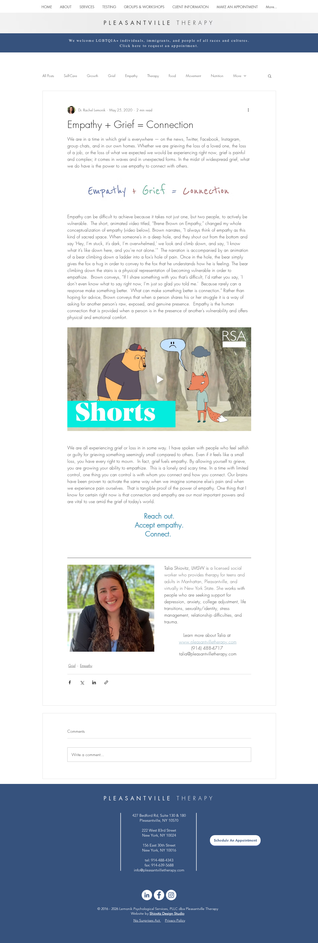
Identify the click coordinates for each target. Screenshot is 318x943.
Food (172, 75)
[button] (144, 7)
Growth (92, 75)
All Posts (48, 75)
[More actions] (248, 110)
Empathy (131, 75)
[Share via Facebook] (69, 682)
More (237, 75)
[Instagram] (171, 895)
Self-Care (70, 75)
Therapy (153, 75)
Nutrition (217, 75)
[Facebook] (159, 895)
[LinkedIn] (147, 895)
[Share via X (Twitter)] (82, 682)
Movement (193, 75)
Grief (111, 75)
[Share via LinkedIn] (94, 682)
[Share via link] (106, 682)
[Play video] (159, 379)
